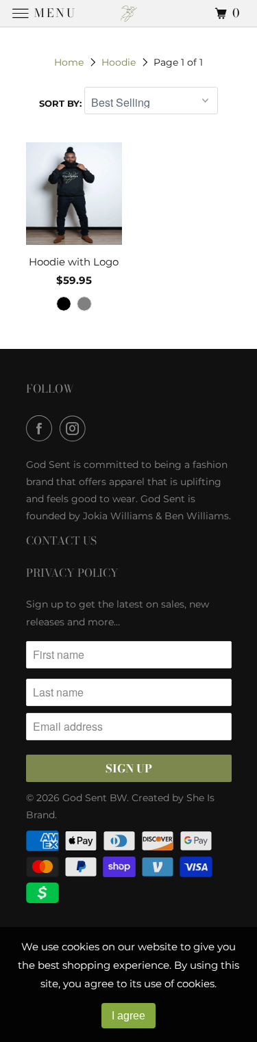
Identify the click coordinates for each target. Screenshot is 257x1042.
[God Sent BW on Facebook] (42, 428)
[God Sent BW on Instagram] (75, 428)
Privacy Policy (72, 572)
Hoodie (118, 62)
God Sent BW (94, 798)
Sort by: (61, 103)
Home (69, 62)
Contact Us (61, 540)
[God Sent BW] (128, 13)
